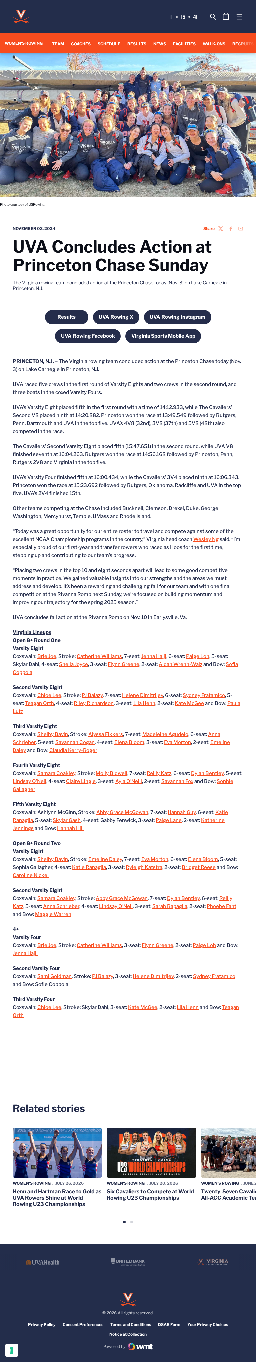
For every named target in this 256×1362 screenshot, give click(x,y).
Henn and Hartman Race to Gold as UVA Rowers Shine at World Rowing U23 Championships (57, 1197)
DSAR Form (169, 1324)
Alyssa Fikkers (105, 734)
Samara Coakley (56, 773)
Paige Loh (197, 656)
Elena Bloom (129, 742)
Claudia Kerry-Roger (73, 750)
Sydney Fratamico (204, 695)
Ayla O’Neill (128, 781)
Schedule (109, 43)
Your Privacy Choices (207, 1324)
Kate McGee (189, 703)
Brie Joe (46, 656)
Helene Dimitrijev (142, 695)
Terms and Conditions (130, 1324)
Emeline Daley (105, 859)
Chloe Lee (49, 695)
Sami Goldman (54, 976)
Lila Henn (144, 703)
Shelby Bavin (52, 734)
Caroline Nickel (31, 875)
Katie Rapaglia (89, 867)
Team (58, 43)
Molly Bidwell (111, 773)
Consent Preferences (83, 1324)
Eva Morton (177, 742)
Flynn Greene (123, 664)
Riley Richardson (94, 703)
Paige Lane (169, 820)
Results (136, 43)
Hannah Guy (182, 812)
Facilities (184, 43)
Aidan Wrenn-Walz (180, 664)
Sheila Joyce (73, 664)
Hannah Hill (70, 828)
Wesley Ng (206, 539)
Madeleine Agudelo (165, 734)
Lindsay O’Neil (29, 781)
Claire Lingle (81, 781)
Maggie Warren (53, 914)
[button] (124, 1222)
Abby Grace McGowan (122, 812)
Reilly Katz (159, 773)
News (159, 43)
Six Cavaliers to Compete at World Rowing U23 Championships (150, 1194)
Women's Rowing (32, 1183)
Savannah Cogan (75, 742)
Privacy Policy (42, 1324)
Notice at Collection (128, 1334)
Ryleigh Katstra (144, 867)
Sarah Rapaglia (169, 906)
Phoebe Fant (221, 906)
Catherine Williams (99, 656)
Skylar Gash (67, 820)
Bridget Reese (199, 867)
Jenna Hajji (153, 656)
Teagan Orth (39, 703)
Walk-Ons (214, 43)
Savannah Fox (177, 781)
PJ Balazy (92, 695)
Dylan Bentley (207, 773)
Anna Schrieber (61, 906)
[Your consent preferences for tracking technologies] (11, 1350)
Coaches (81, 43)
